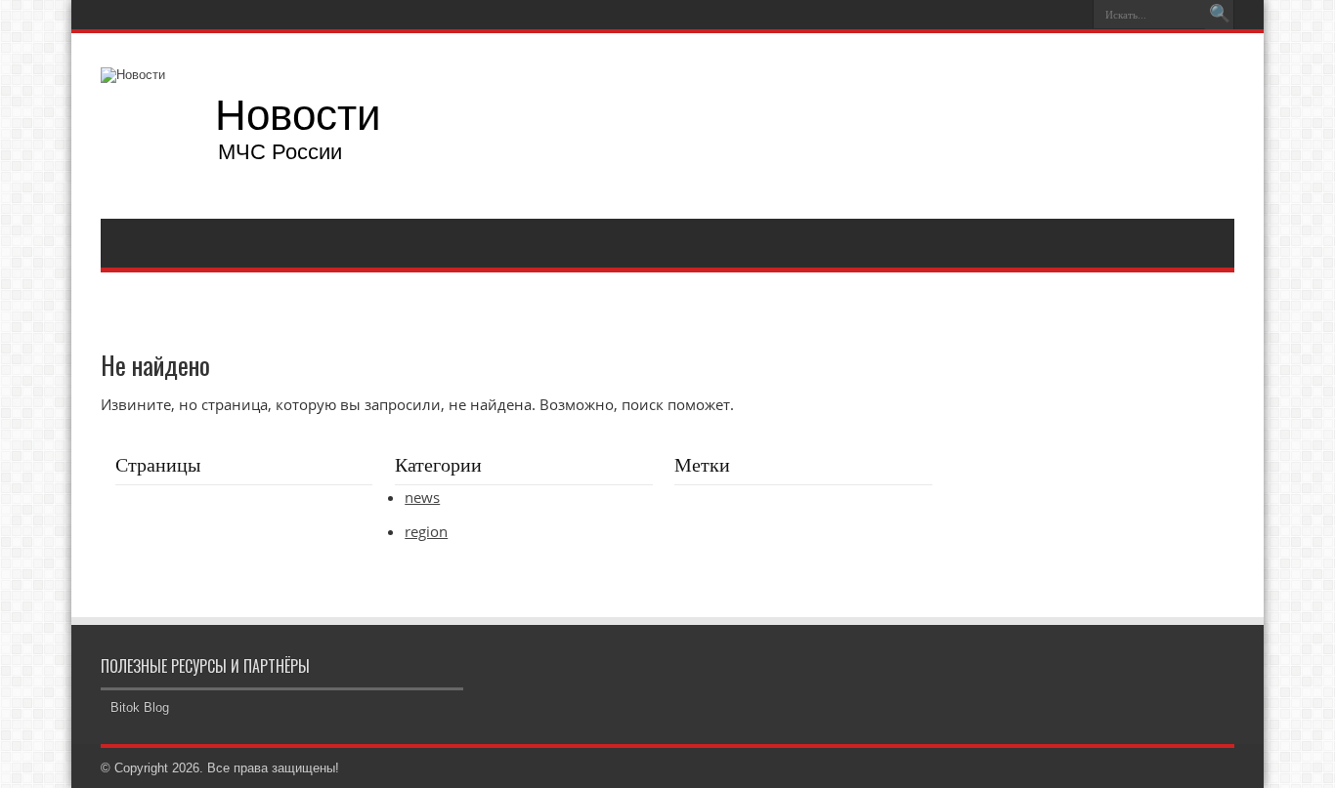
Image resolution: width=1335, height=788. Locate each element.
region (426, 531)
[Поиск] (1219, 14)
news (422, 497)
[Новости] (250, 126)
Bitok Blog (139, 707)
